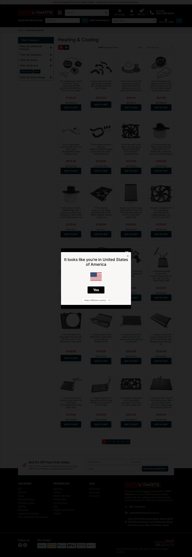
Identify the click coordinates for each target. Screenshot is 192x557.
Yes (96, 290)
